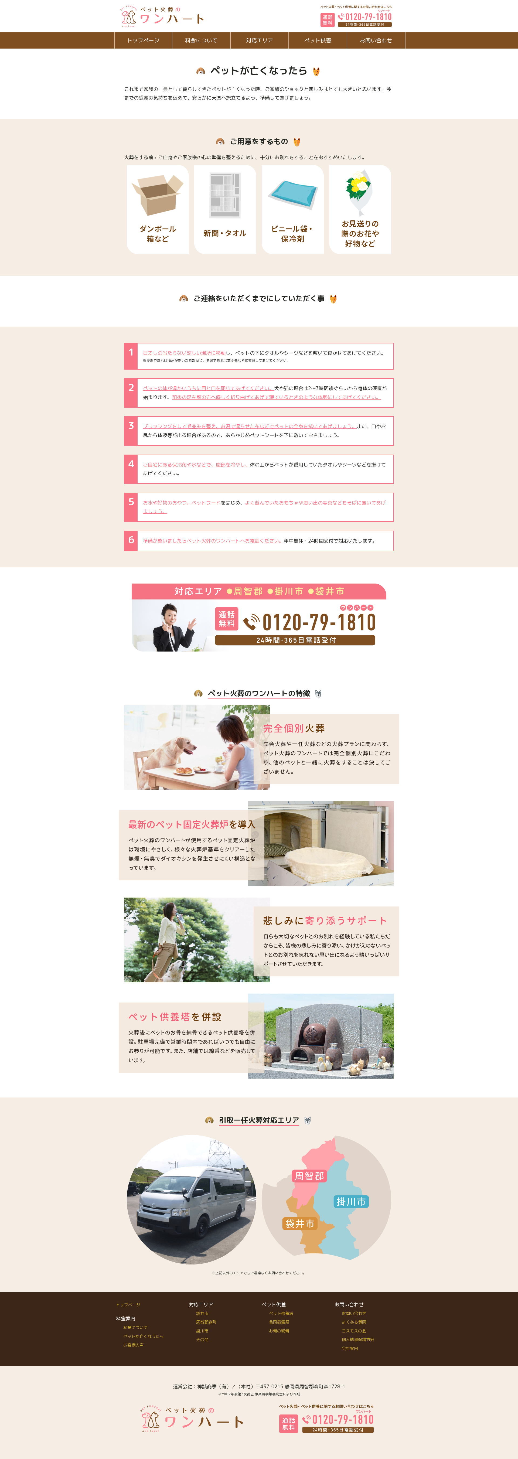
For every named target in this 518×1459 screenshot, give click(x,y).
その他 (202, 1339)
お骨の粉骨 (279, 1331)
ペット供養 (317, 40)
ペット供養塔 (281, 1313)
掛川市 (202, 1331)
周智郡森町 (206, 1322)
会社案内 (350, 1348)
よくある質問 (354, 1322)
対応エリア (259, 40)
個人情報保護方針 (358, 1339)
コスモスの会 (354, 1331)
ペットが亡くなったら (143, 1336)
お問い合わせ (376, 40)
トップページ (143, 40)
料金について (201, 40)
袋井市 (202, 1313)
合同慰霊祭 (279, 1322)
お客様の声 (133, 1345)
